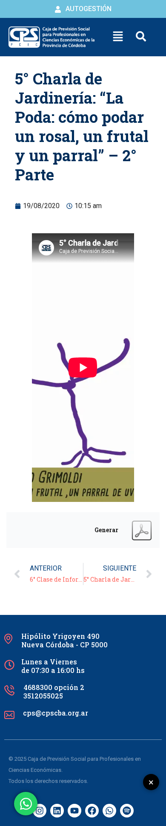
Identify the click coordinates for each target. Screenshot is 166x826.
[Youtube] (74, 810)
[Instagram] (39, 810)
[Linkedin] (57, 810)
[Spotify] (127, 810)
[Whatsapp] (109, 810)
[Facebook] (92, 810)
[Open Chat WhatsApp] (25, 803)
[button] (118, 37)
